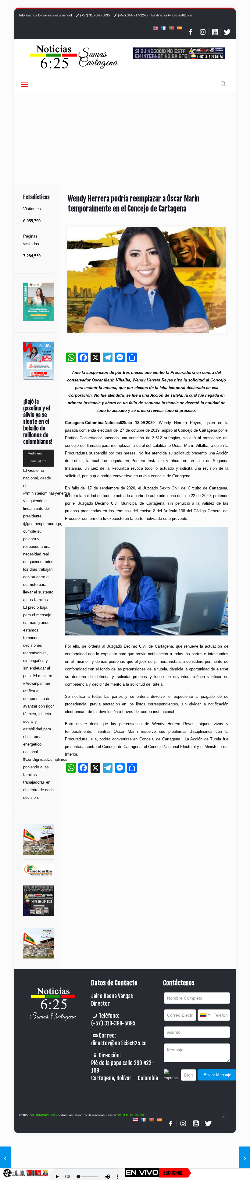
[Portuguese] (171, 28)
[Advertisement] (125, 139)
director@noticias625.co (174, 15)
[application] (38, 458)
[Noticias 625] (74, 57)
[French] (163, 28)
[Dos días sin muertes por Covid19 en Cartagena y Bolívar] (244, 1158)
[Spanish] (179, 28)
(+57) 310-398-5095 (95, 15)
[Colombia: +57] (205, 1015)
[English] (155, 28)
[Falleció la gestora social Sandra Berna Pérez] (5, 1158)
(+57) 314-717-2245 (133, 15)
